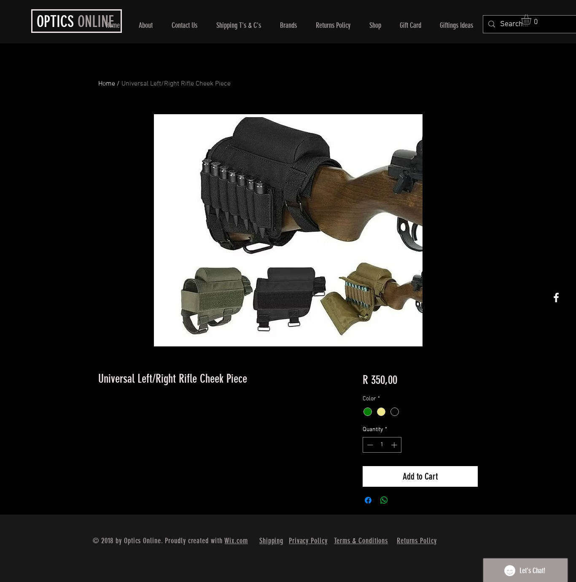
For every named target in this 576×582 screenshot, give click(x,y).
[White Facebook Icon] (556, 297)
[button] (532, 19)
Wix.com (236, 540)
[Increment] (395, 444)
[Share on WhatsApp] (384, 500)
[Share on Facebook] (368, 500)
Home (106, 84)
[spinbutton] (382, 444)
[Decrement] (369, 444)
